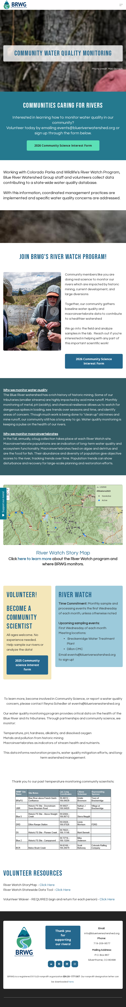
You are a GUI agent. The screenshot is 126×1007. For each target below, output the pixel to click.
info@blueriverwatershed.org (101, 933)
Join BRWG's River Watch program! (63, 257)
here (71, 982)
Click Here (47, 885)
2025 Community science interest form (27, 665)
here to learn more (34, 559)
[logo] (15, 5)
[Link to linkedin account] (67, 964)
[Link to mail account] (51, 964)
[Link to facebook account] (59, 964)
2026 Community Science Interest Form (63, 145)
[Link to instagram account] (75, 964)
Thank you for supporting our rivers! (63, 937)
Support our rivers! (3, 502)
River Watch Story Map (63, 553)
